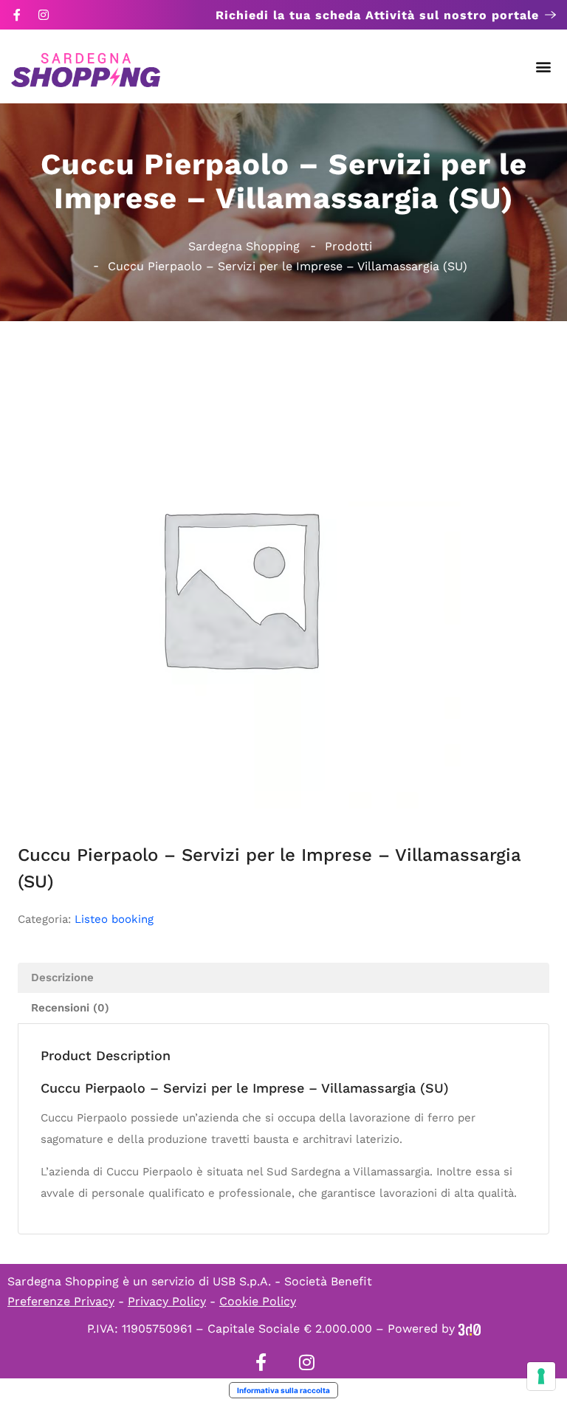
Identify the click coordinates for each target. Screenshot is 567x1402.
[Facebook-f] (17, 15)
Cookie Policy (257, 1301)
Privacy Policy (167, 1301)
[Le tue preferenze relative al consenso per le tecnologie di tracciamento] (541, 1376)
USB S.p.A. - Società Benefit (292, 1281)
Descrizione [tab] (62, 977)
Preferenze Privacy (60, 1301)
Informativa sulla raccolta (283, 1390)
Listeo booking (114, 919)
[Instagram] (43, 15)
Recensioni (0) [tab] (70, 1007)
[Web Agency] (469, 1329)
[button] (544, 67)
